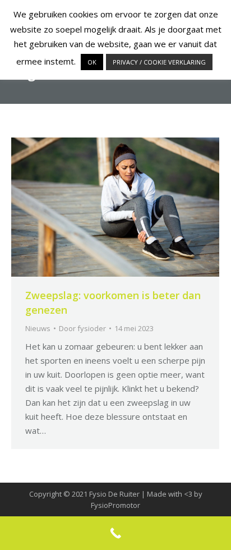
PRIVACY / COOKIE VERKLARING (159, 62)
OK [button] (91, 62)
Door (82, 328)
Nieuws (37, 328)
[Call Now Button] (115, 533)
